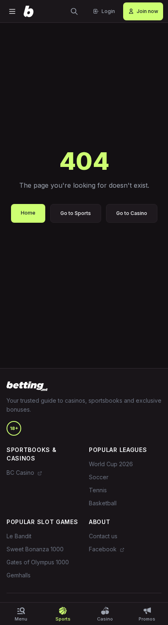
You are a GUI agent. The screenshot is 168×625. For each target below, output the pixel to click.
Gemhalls (19, 575)
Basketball (103, 503)
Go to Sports (75, 213)
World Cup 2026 (111, 464)
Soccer (98, 477)
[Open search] (74, 11)
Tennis (98, 490)
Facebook (103, 549)
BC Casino (21, 472)
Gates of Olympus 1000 (38, 562)
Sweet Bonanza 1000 (35, 549)
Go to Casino (131, 213)
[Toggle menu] (12, 11)
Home (28, 213)
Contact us (103, 536)
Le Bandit (19, 536)
